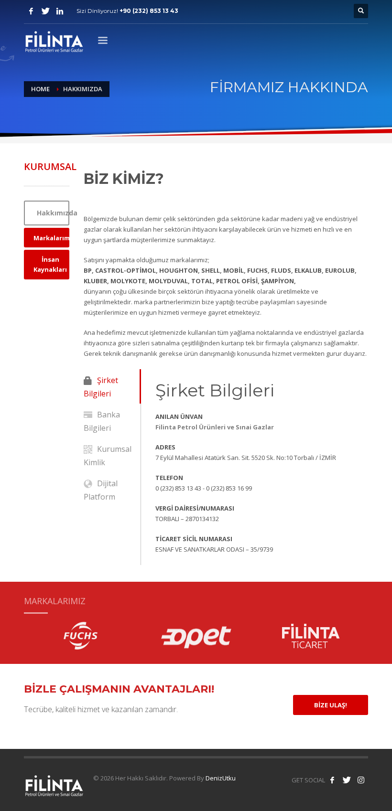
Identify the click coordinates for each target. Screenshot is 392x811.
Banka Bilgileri (102, 421)
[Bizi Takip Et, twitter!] (346, 780)
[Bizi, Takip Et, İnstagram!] (361, 780)
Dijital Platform (101, 490)
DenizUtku (221, 778)
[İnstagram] (60, 11)
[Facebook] (31, 11)
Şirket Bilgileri (101, 387)
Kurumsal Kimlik (107, 456)
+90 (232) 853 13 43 (149, 10)
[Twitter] (45, 11)
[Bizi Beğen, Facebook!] (332, 780)
